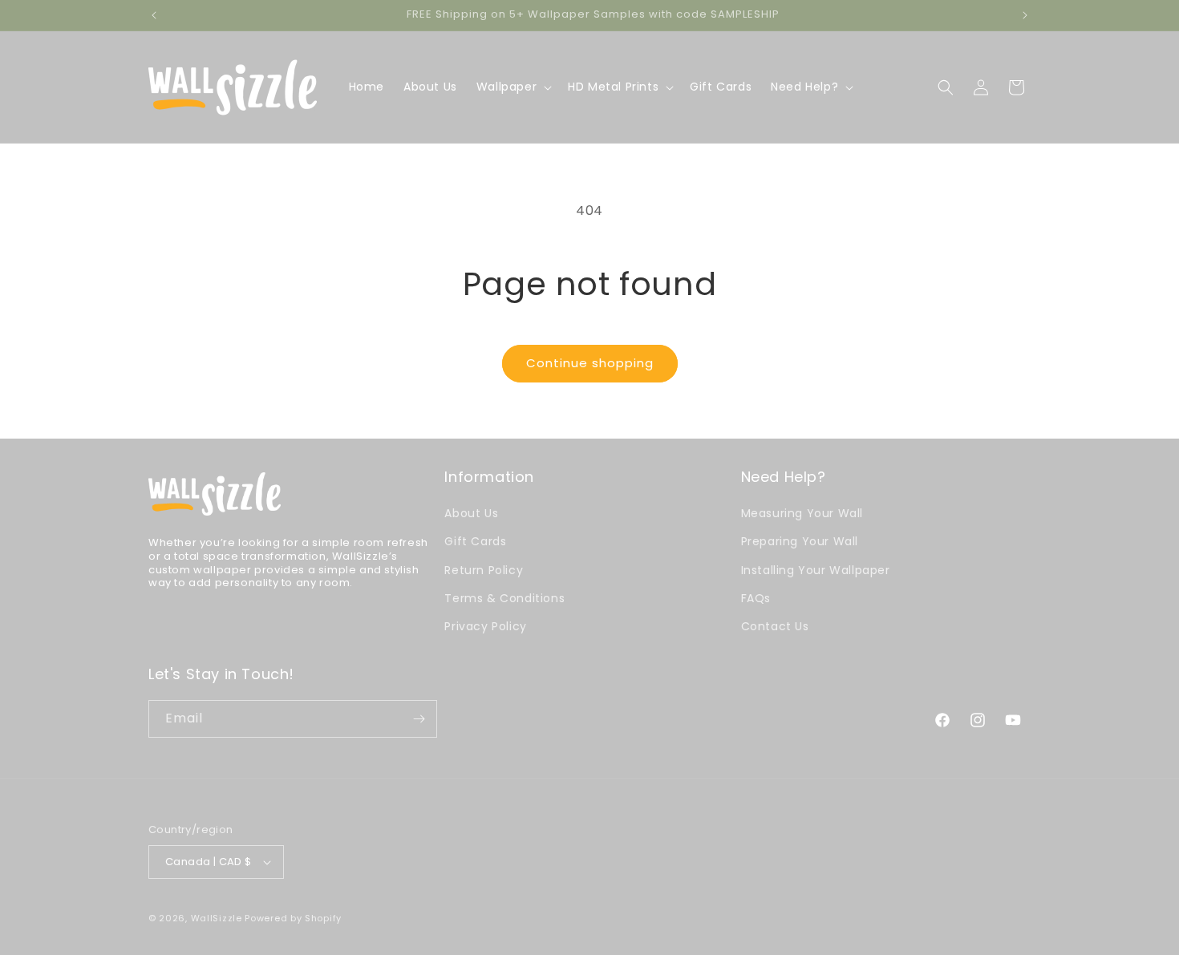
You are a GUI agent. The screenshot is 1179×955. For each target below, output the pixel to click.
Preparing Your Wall (799, 541)
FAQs (756, 598)
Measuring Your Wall (802, 513)
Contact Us (775, 626)
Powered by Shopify (293, 918)
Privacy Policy (485, 626)
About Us (471, 513)
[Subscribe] (418, 719)
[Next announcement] (1025, 15)
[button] (512, 86)
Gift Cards (475, 541)
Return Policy (483, 570)
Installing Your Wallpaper (815, 570)
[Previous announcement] (154, 15)
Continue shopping (590, 362)
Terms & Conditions (504, 598)
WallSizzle (216, 918)
